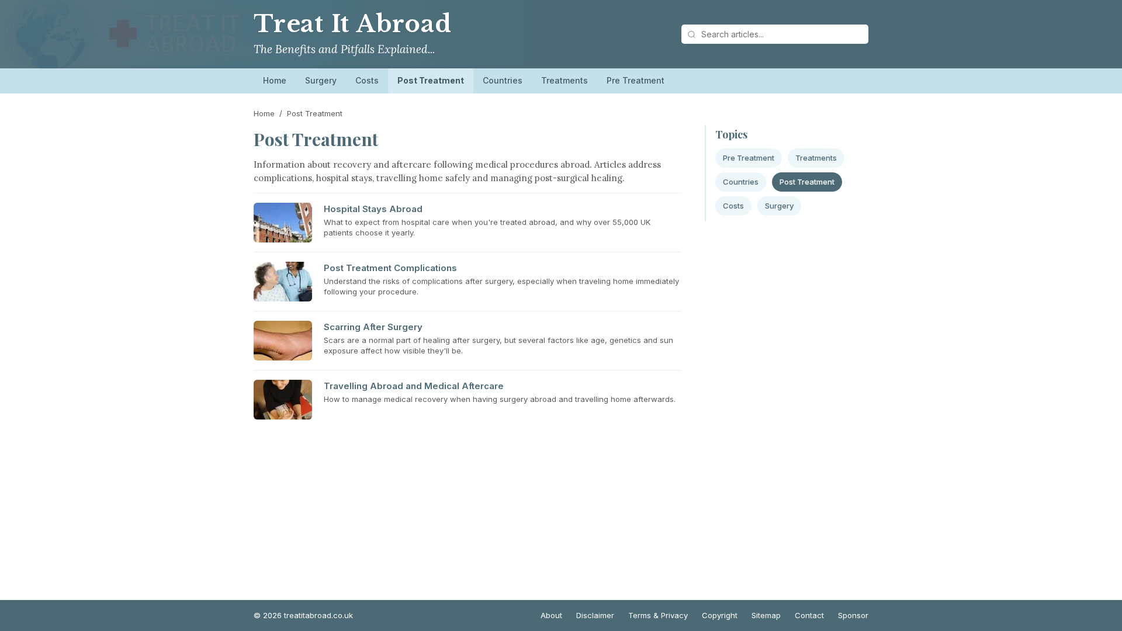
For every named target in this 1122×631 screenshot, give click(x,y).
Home (274, 80)
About (551, 615)
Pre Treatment (635, 80)
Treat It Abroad (353, 24)
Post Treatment (430, 80)
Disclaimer (595, 615)
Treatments (564, 80)
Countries (502, 80)
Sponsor (853, 615)
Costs (367, 80)
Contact (809, 615)
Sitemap (766, 615)
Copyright (719, 615)
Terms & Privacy (658, 615)
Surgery (321, 80)
